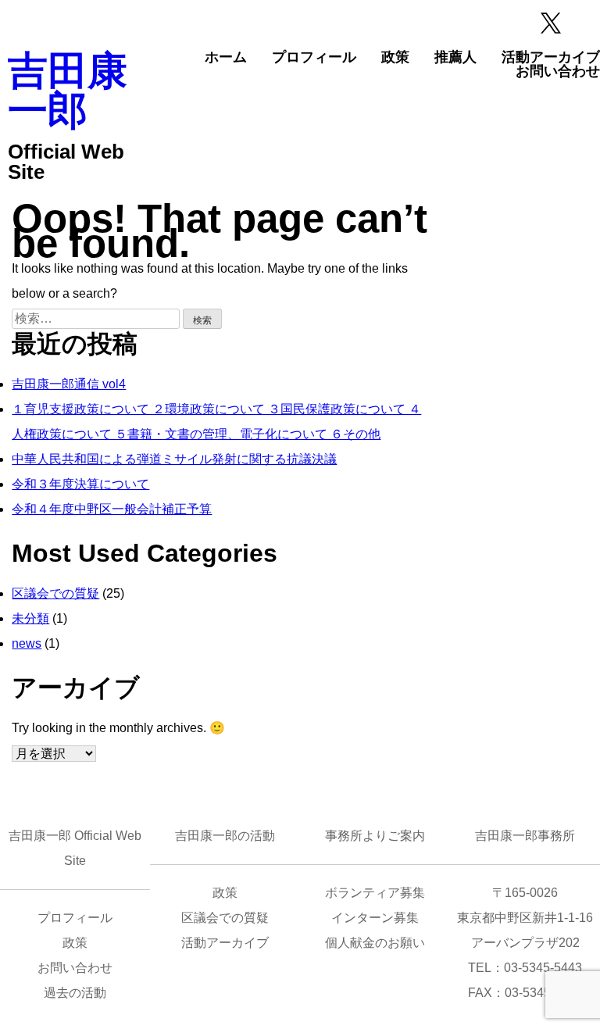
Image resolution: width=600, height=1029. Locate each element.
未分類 (30, 618)
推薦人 (455, 57)
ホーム (226, 57)
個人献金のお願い (375, 942)
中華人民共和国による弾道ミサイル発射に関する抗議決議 (174, 459)
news (26, 643)
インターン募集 (375, 917)
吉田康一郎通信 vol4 (69, 384)
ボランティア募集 (375, 892)
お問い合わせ (558, 71)
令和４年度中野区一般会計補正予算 (112, 509)
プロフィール (314, 57)
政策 (395, 57)
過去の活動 (75, 992)
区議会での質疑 (55, 593)
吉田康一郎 (67, 90)
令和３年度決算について (80, 484)
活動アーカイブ (551, 57)
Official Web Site (66, 162)
